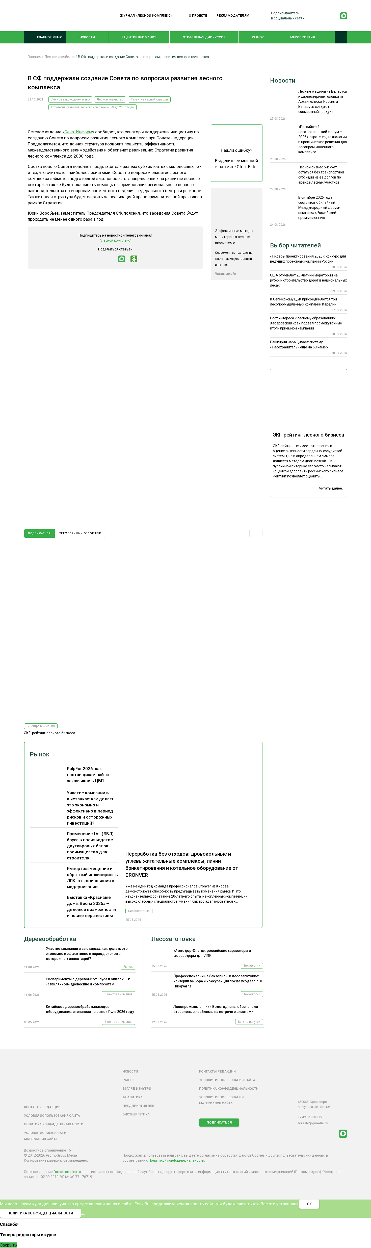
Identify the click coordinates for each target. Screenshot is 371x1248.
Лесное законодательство (70, 99)
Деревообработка (50, 939)
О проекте (198, 15)
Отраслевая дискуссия (204, 37)
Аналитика (133, 1097)
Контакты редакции (42, 1107)
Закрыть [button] (8, 1244)
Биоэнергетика (139, 911)
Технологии (252, 965)
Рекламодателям (233, 15)
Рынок (258, 37)
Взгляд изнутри (249, 1022)
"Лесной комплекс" (115, 240)
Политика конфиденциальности (53, 1124)
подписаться (39, 533)
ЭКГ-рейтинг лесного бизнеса (49, 733)
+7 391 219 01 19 (310, 1117)
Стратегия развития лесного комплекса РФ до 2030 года (92, 107)
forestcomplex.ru (67, 1172)
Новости (87, 37)
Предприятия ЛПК (138, 1106)
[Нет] (83, 1214)
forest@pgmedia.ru (313, 1123)
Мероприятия (302, 37)
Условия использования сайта (52, 1115)
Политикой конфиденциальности (176, 1160)
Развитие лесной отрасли (149, 99)
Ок (309, 1204)
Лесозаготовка (173, 939)
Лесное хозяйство (110, 99)
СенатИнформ (78, 131)
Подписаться (219, 1122)
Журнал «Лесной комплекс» (146, 15)
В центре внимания (138, 37)
